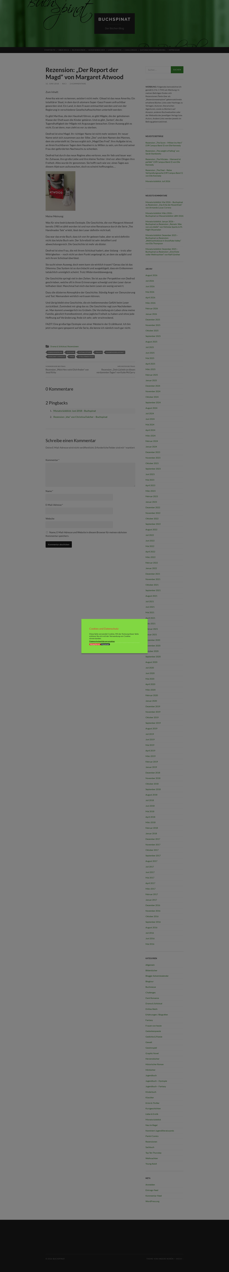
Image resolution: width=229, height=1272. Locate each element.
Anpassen (105, 644)
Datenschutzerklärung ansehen (102, 641)
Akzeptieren (95, 644)
